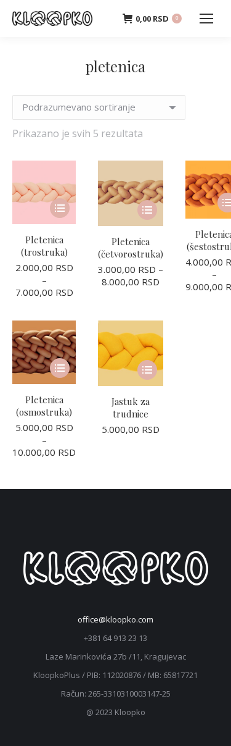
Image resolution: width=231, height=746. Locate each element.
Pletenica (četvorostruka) (130, 247)
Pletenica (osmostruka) (44, 405)
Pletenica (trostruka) (44, 245)
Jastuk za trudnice (130, 407)
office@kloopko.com (115, 619)
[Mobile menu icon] (206, 18)
